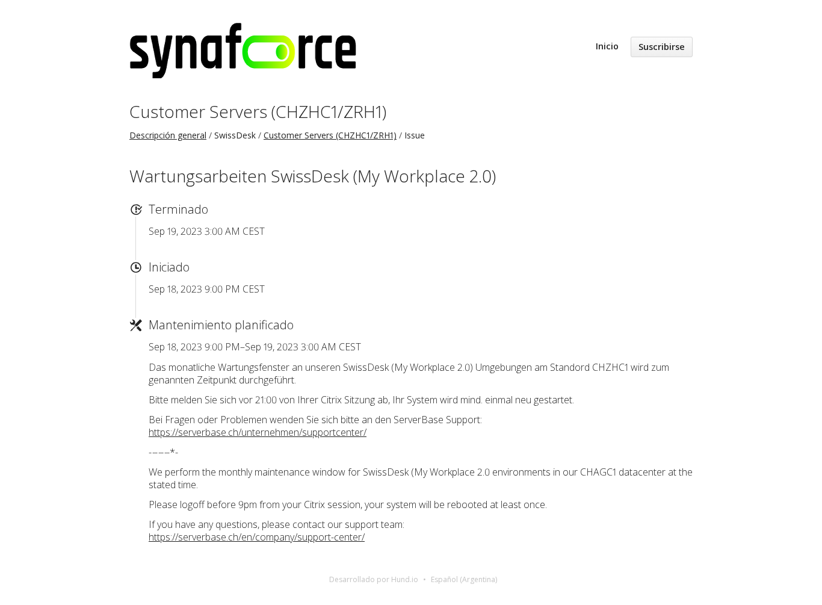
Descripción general (167, 135)
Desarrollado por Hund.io (373, 579)
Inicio (607, 46)
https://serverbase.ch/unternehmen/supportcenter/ (257, 432)
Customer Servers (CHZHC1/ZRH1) (257, 111)
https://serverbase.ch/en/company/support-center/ (257, 537)
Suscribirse (661, 46)
